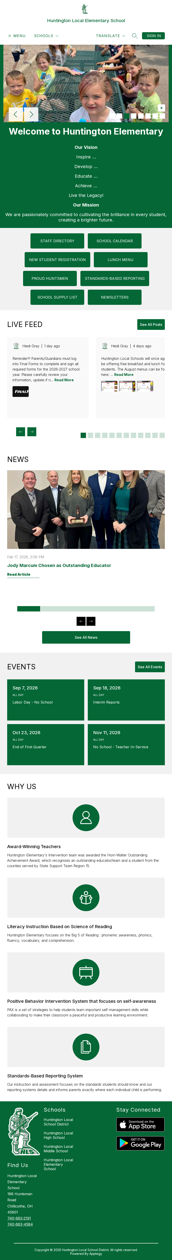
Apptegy (95, 1254)
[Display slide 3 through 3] (97, 435)
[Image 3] (126, 116)
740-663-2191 (19, 1218)
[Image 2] (119, 116)
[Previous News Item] (81, 621)
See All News (86, 637)
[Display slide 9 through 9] (140, 435)
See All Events (150, 667)
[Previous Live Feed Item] (20, 431)
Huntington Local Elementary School (58, 1164)
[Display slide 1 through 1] (83, 435)
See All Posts (151, 324)
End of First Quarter (31, 747)
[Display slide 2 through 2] (90, 435)
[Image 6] (148, 116)
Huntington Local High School (58, 1135)
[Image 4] (133, 116)
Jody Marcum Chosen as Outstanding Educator (59, 565)
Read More (64, 380)
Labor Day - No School (34, 702)
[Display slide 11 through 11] (155, 435)
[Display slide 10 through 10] (147, 435)
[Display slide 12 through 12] (162, 435)
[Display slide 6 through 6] (119, 435)
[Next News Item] (90, 621)
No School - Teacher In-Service (122, 747)
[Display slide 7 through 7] (126, 435)
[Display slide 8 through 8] (133, 435)
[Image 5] (141, 116)
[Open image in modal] (21, 391)
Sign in (154, 36)
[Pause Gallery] (161, 108)
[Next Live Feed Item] (31, 431)
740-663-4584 (20, 1224)
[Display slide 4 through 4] (105, 435)
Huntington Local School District (58, 1121)
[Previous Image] (16, 114)
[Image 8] (162, 116)
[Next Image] (31, 114)
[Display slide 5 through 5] (112, 435)
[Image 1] (112, 116)
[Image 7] (155, 116)
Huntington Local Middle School (58, 1148)
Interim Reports (107, 702)
